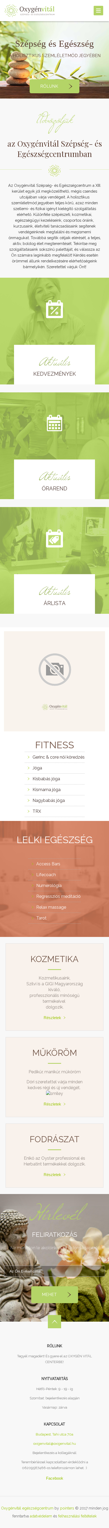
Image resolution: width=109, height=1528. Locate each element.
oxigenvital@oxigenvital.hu (54, 1444)
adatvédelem (41, 1516)
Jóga (37, 767)
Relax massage (51, 907)
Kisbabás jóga (46, 778)
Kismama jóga (47, 789)
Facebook (54, 1478)
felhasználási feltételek (77, 1516)
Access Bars (48, 863)
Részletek (52, 1018)
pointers (67, 1508)
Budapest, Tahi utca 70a (54, 1434)
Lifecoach (46, 874)
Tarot (41, 918)
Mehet (49, 1294)
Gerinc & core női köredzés (59, 757)
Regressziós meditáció (58, 896)
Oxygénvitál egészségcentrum (27, 1508)
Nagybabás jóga (49, 800)
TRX (37, 811)
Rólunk (49, 86)
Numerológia (49, 885)
